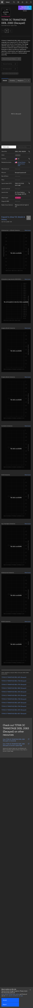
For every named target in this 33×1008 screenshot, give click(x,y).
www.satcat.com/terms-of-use (14, 996)
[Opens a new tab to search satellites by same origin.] (29, 158)
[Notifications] (27, 2)
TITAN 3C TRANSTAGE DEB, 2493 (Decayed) (13, 710)
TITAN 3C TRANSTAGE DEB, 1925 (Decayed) (13, 692)
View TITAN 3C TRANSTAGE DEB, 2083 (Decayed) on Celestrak (14, 740)
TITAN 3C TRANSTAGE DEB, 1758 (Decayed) (13, 699)
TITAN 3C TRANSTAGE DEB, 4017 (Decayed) (13, 713)
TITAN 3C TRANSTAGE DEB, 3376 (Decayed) (13, 695)
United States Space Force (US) (21, 163)
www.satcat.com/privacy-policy (10, 994)
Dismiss (25, 10)
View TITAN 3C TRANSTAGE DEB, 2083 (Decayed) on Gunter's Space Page (14, 744)
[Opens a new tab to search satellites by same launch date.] (29, 183)
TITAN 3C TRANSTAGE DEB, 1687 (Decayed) (13, 702)
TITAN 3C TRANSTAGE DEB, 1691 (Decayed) (13, 677)
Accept (5, 1000)
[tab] (4, 80)
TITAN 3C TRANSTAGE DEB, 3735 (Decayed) (13, 684)
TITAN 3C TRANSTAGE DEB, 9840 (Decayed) (13, 688)
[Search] (14, 2)
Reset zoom (28, 230)
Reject (5, 1004)
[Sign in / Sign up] (31, 2)
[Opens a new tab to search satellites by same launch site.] (29, 192)
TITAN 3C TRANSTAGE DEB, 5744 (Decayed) (13, 706)
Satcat (8, 2)
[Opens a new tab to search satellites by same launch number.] (29, 151)
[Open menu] (2, 2)
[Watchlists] (22, 2)
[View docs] (18, 2)
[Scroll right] (28, 80)
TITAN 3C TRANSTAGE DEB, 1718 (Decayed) (13, 681)
